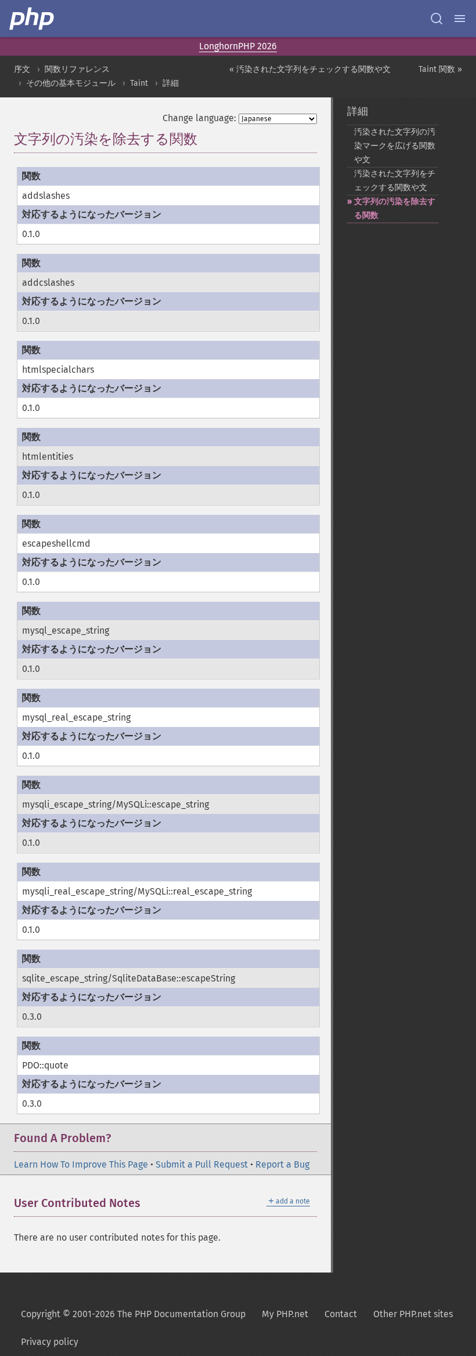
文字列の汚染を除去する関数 (394, 208)
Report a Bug (282, 1164)
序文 (22, 69)
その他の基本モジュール (71, 83)
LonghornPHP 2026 (238, 46)
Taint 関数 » (440, 69)
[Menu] (459, 18)
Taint (139, 83)
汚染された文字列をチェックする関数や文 (394, 180)
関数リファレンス (77, 69)
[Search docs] (436, 18)
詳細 (171, 83)
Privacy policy (49, 1341)
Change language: (199, 117)
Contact (340, 1313)
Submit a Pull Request (202, 1164)
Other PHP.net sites (413, 1313)
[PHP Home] (32, 18)
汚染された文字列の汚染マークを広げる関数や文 (394, 146)
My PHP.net (285, 1313)
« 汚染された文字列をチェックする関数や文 (310, 69)
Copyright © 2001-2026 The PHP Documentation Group (133, 1313)
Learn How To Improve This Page (81, 1164)
